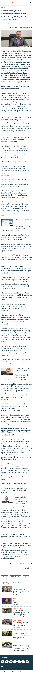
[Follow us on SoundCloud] (15, 661)
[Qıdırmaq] (27, 672)
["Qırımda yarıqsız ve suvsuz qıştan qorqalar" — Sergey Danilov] (7, 601)
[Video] (5, 672)
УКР (13, 672)
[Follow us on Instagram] (19, 661)
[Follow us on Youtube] (11, 661)
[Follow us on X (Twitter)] (6, 661)
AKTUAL (3, 7)
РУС (20, 672)
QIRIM (14, 599)
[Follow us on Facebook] (2, 661)
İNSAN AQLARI (17, 608)
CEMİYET (15, 587)
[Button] (13, 28)
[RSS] (23, 661)
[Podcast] (27, 661)
